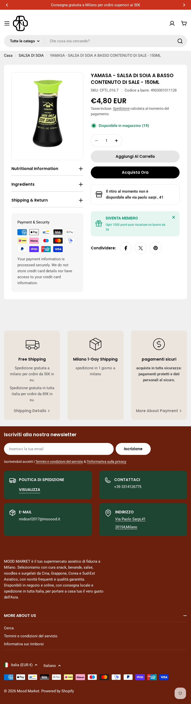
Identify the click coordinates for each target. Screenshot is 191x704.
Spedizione (121, 108)
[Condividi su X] (141, 248)
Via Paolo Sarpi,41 (130, 519)
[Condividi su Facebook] (126, 248)
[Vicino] (173, 217)
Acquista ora (135, 172)
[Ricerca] (180, 41)
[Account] (172, 23)
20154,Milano (126, 527)
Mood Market (28, 691)
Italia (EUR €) (22, 665)
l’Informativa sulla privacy (106, 462)
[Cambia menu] (7, 23)
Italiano (50, 665)
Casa (8, 55)
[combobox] (95, 41)
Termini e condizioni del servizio (59, 462)
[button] (7, 5)
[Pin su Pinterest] (156, 248)
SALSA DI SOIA (31, 55)
